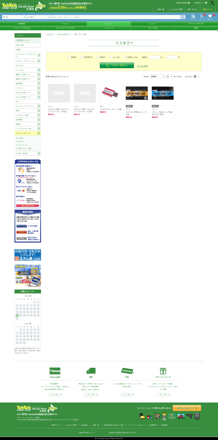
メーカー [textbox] (30, 17)
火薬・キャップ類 (24, 148)
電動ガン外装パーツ (23, 74)
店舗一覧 (160, 9)
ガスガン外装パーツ (23, 93)
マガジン (21, 141)
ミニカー (152, 23)
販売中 (102, 57)
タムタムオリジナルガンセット (25, 55)
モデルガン (20, 65)
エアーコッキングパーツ (25, 106)
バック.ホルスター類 (23, 129)
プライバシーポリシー (137, 425)
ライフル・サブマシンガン (25, 61)
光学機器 (19, 120)
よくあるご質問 (176, 9)
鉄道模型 (21, 23)
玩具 (196, 28)
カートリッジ (23, 145)
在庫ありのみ (132, 57)
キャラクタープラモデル (65, 28)
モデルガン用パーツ (64, 34)
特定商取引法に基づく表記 (114, 425)
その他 (20, 138)
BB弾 (17, 111)
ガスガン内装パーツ (23, 97)
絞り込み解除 (142, 66)
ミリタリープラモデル (22, 28)
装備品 (18, 124)
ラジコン (65, 23)
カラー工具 (152, 28)
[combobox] (38, 17)
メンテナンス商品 (22, 115)
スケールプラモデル (196, 23)
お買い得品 (20, 45)
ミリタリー (109, 23)
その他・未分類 (21, 153)
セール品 (116, 57)
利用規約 (164, 425)
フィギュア (109, 28)
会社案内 (84, 425)
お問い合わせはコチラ (186, 408)
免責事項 (153, 425)
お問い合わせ (192, 9)
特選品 (18, 49)
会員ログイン (207, 9)
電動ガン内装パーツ (23, 79)
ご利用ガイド (199, 3)
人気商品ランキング (23, 40)
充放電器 (19, 83)
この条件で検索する (119, 65)
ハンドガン (20, 70)
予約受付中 (88, 57)
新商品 (73, 57)
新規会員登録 (181, 3)
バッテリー (20, 88)
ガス (17, 101)
